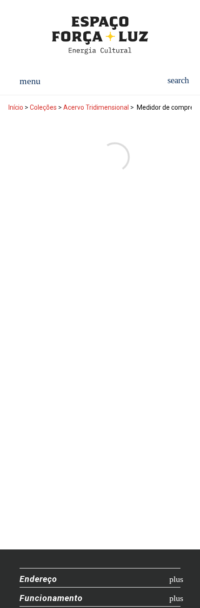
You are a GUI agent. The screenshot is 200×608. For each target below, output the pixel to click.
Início (15, 107)
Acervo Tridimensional (96, 107)
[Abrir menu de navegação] (30, 80)
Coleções (43, 107)
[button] (178, 80)
